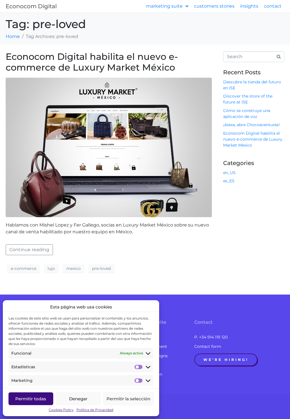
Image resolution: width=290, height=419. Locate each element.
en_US (229, 172)
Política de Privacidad (94, 410)
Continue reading (29, 249)
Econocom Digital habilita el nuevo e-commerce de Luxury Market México (92, 62)
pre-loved (101, 268)
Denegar (78, 398)
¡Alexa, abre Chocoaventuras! (251, 124)
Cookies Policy (61, 410)
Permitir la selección (128, 398)
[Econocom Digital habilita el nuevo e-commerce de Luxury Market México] (109, 147)
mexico (73, 268)
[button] (225, 360)
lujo (51, 268)
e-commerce (23, 268)
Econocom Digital (31, 6)
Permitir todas (30, 398)
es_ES (228, 180)
